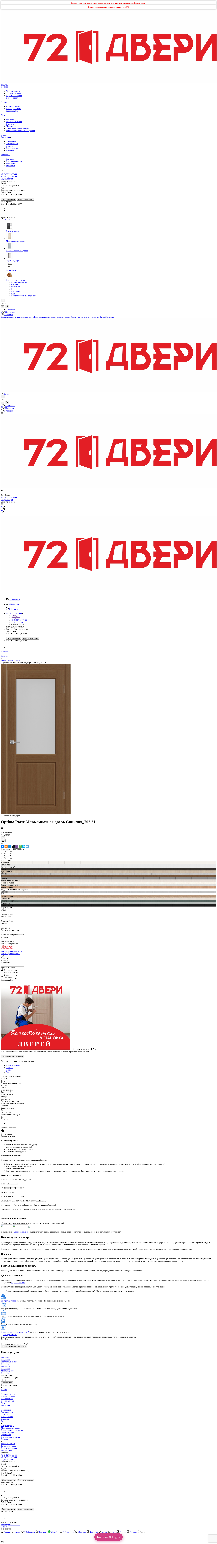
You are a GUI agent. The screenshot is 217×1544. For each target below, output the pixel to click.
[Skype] (23, 846)
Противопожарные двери (12, 1430)
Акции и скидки (13, 106)
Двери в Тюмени (21, 1232)
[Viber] (16, 846)
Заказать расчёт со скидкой (12, 1056)
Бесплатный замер (14, 122)
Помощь (4, 1439)
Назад (14, 615)
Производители (7, 1401)
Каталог (4, 1421)
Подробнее (5, 1359)
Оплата (9, 1070)
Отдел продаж (7, 179)
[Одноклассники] (6, 846)
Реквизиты (10, 163)
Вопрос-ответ (12, 98)
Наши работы (12, 148)
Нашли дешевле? (13, 109)
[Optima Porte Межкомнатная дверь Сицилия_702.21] (36, 813)
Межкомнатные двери (10, 1428)
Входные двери (7, 1426)
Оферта (4, 1527)
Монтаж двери (12, 126)
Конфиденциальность (10, 1524)
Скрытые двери (7, 1432)
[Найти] (7, 306)
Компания (5, 1405)
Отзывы (9, 146)
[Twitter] (13, 846)
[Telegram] (27, 846)
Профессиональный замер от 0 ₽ (15, 1332)
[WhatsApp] (20, 846)
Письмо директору (14, 161)
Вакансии (10, 150)
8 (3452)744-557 (18, 1282)
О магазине (11, 141)
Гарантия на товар (14, 96)
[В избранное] (3, 837)
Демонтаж (10, 124)
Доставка (10, 119)
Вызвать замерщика (25, 199)
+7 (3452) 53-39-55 (9, 174)
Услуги (4, 1403)
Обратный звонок (8, 199)
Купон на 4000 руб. (108, 1536)
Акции (4, 1390)
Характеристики (13, 1065)
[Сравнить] (3, 840)
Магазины (10, 166)
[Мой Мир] (9, 846)
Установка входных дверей (17, 128)
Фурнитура (6, 1435)
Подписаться (7, 1383)
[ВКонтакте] (2, 846)
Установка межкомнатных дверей (20, 131)
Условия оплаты (13, 91)
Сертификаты (12, 144)
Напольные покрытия (10, 1437)
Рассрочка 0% (12, 111)
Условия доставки (13, 93)
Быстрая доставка (9, 1301)
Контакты (10, 159)
